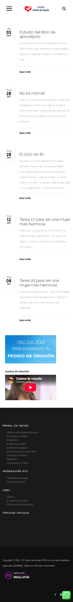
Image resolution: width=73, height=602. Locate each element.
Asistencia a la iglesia (17, 448)
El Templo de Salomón (18, 500)
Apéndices (12, 459)
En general (12, 440)
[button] (64, 9)
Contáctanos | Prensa (17, 463)
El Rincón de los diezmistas (20, 504)
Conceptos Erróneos (17, 455)
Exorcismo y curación (17, 436)
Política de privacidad (17, 478)
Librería (10, 497)
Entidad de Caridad (16, 444)
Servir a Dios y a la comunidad (21, 451)
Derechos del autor (16, 482)
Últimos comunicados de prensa (23, 432)
